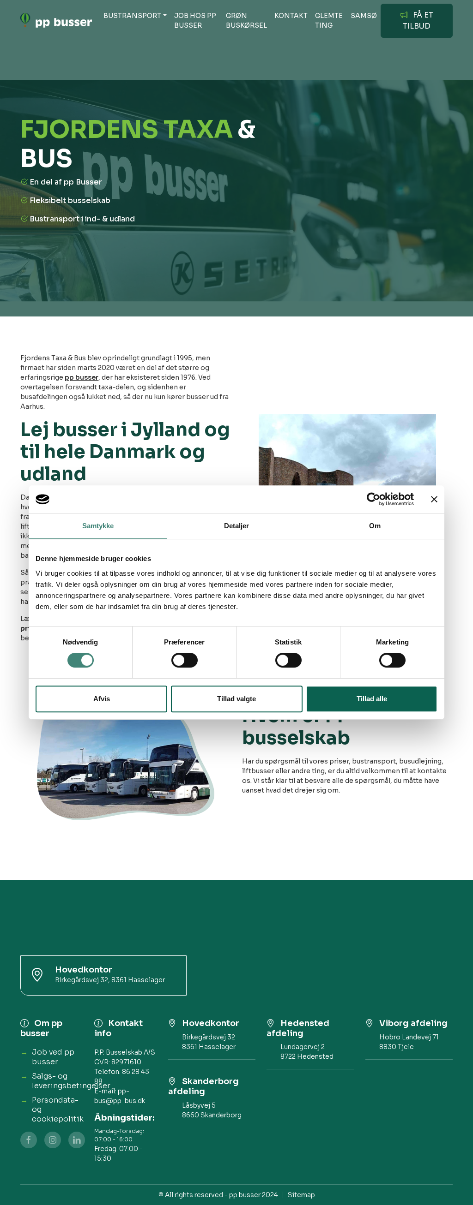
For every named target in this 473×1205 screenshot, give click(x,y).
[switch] (184, 660)
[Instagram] (52, 1140)
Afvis (101, 699)
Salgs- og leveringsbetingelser (71, 1081)
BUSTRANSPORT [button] (132, 16)
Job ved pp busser (53, 1057)
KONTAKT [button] (291, 16)
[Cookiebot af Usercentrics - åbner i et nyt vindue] (373, 499)
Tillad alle (372, 699)
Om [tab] (375, 526)
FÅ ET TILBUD (418, 20)
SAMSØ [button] (364, 16)
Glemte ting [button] (329, 21)
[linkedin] (76, 1140)
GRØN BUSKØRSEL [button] (246, 21)
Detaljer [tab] (236, 526)
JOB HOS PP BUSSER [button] (195, 21)
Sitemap (301, 1195)
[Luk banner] (434, 499)
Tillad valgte (236, 699)
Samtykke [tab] (98, 526)
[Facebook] (28, 1140)
